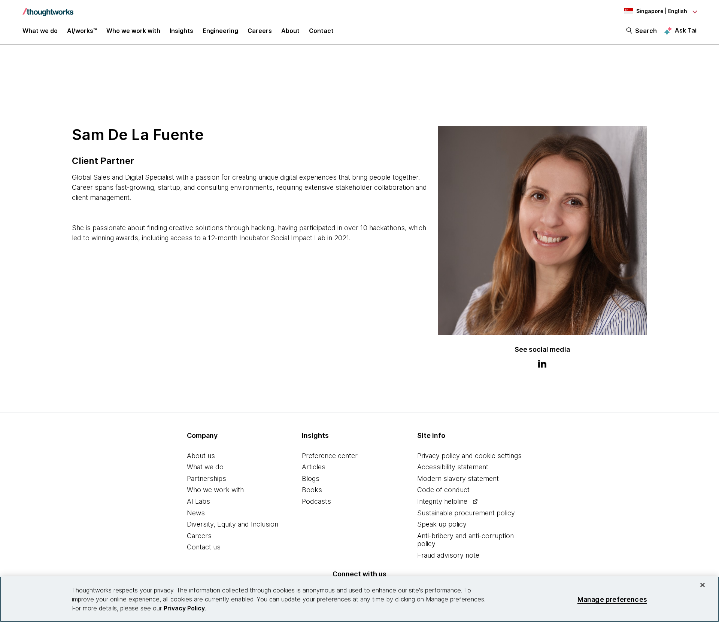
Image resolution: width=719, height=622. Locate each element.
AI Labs (198, 501)
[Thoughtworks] (47, 8)
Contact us (204, 547)
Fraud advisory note (448, 555)
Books (312, 490)
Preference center (330, 456)
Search (646, 30)
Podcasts (316, 501)
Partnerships (206, 478)
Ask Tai (686, 30)
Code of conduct (443, 490)
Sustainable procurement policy (466, 513)
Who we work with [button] (133, 30)
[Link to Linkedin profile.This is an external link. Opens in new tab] (542, 365)
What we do (205, 467)
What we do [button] (40, 30)
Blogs (310, 478)
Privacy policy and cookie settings (469, 456)
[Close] (702, 585)
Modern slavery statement (458, 478)
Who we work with (215, 490)
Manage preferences (612, 599)
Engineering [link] (220, 30)
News (196, 513)
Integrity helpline (442, 501)
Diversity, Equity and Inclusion (232, 524)
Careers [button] (260, 30)
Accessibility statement (452, 467)
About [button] (290, 30)
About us (201, 456)
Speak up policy (442, 524)
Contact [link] (321, 30)
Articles (313, 467)
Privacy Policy (184, 608)
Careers (199, 536)
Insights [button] (181, 30)
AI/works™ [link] (82, 30)
